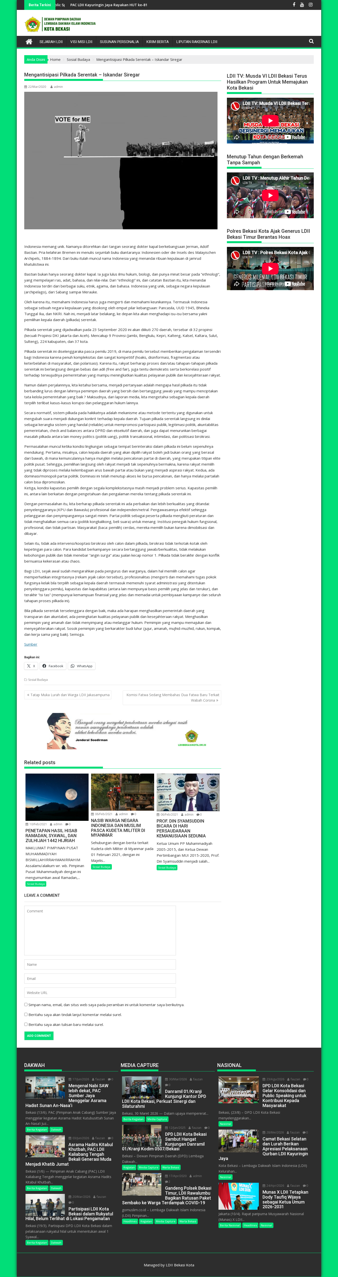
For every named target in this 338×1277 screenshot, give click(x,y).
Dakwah (56, 1129)
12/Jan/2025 (177, 1128)
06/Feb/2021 (103, 814)
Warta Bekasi (170, 1167)
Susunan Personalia (119, 42)
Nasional (225, 1124)
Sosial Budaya (38, 680)
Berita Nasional (230, 1225)
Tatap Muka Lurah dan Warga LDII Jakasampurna (70, 694)
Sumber (30, 644)
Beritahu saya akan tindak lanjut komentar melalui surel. (75, 1014)
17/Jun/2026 (80, 1079)
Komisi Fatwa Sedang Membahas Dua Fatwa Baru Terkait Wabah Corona (172, 697)
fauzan (100, 1079)
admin (58, 87)
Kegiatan (129, 1167)
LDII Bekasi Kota (180, 1264)
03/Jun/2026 (80, 1138)
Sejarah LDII (51, 42)
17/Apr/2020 (177, 1176)
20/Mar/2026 (81, 1197)
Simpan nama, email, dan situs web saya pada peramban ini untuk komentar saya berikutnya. (106, 1004)
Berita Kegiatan (37, 1129)
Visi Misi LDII (81, 42)
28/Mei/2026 (275, 1132)
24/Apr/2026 (275, 1185)
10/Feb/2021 (38, 824)
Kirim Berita (157, 42)
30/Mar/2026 (177, 1079)
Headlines (130, 1221)
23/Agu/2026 (275, 1079)
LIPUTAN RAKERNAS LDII (196, 42)
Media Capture (157, 1119)
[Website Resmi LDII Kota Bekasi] (29, 41)
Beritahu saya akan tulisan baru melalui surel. (66, 1024)
